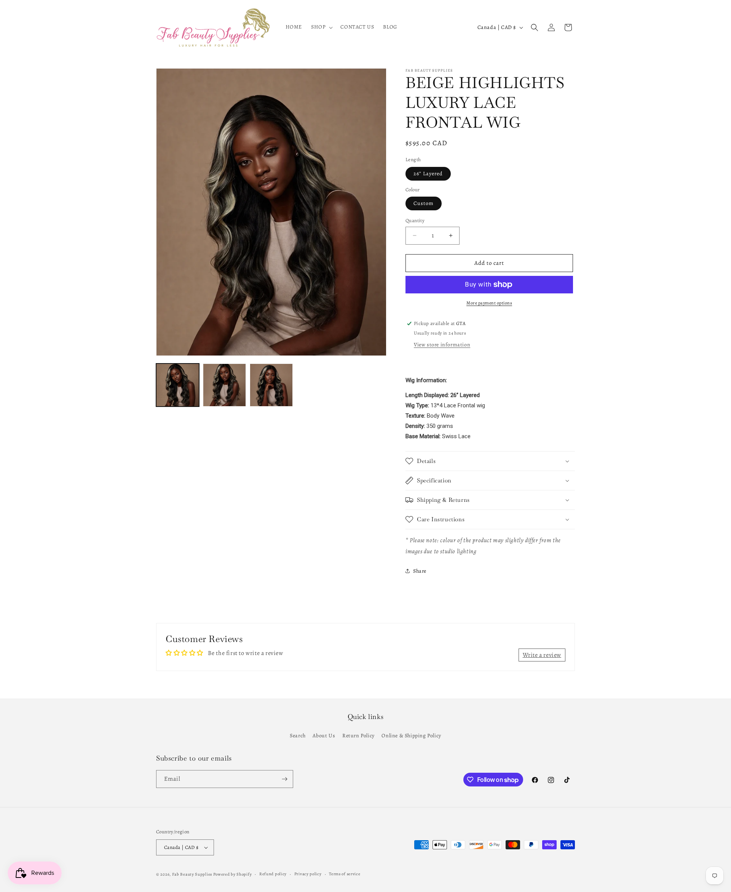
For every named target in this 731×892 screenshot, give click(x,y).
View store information (442, 344)
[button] (321, 27)
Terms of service (344, 874)
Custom (423, 203)
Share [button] (419, 571)
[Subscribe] (284, 779)
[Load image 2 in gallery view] (224, 385)
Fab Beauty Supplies (192, 874)
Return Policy (358, 735)
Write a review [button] (542, 655)
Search (298, 735)
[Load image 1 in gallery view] (177, 385)
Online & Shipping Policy (411, 735)
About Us (324, 735)
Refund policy (273, 874)
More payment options (489, 303)
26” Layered (428, 173)
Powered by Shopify (232, 874)
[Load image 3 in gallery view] (271, 385)
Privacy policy (308, 874)
